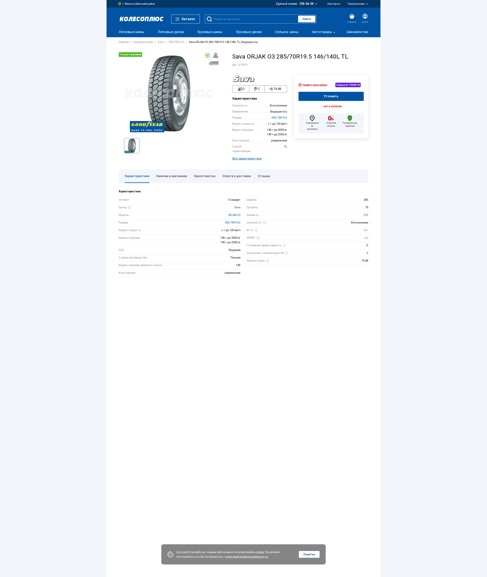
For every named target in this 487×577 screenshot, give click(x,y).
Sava (237, 207)
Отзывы (264, 176)
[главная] (141, 19)
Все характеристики (247, 158)
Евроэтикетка (204, 176)
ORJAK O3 (234, 214)
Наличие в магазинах (171, 176)
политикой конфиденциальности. (247, 556)
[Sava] (245, 79)
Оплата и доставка (236, 176)
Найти (307, 19)
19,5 (365, 214)
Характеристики (137, 176)
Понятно (309, 554)
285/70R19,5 (279, 117)
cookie (260, 552)
